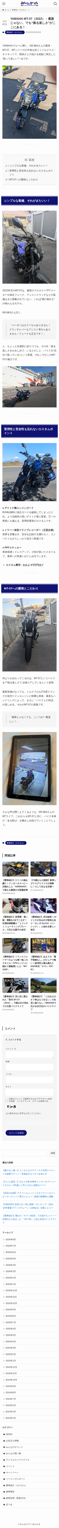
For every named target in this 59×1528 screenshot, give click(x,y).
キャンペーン (12, 1472)
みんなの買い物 (13, 1453)
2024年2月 (11, 1411)
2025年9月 (11, 1309)
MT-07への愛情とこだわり (23, 179)
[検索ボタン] (55, 3)
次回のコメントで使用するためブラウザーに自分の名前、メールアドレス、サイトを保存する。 (30, 1100)
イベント (10, 1466)
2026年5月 (11, 1258)
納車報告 (10, 1491)
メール (8, 1074)
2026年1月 (11, 1284)
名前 (8, 1061)
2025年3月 (11, 1348)
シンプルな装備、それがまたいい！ (28, 165)
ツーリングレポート (15, 1479)
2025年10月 (11, 1303)
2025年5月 (11, 1335)
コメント (11, 1049)
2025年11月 (11, 1297)
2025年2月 (11, 1354)
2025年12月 (11, 1290)
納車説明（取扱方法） (16, 1498)
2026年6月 (11, 1252)
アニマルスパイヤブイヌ (17, 1460)
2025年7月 (11, 1322)
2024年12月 (11, 1367)
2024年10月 (11, 1380)
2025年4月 (11, 1341)
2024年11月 (11, 1373)
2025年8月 (11, 1316)
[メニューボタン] (3, 3)
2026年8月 (11, 1239)
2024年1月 (11, 1418)
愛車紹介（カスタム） (15, 32)
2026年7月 (11, 1246)
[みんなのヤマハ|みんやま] (29, 3)
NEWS (9, 1434)
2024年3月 (11, 1405)
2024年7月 (11, 1399)
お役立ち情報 (12, 1440)
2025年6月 (11, 1328)
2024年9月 (11, 1386)
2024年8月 (11, 1392)
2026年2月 (11, 1277)
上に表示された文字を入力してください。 (24, 1113)
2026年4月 (11, 1265)
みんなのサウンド (14, 1447)
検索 (53, 1153)
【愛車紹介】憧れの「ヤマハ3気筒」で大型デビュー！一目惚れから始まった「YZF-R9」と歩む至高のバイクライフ (29, 1219)
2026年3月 (11, 1271)
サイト (8, 1087)
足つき (9, 1504)
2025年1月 (11, 1360)
